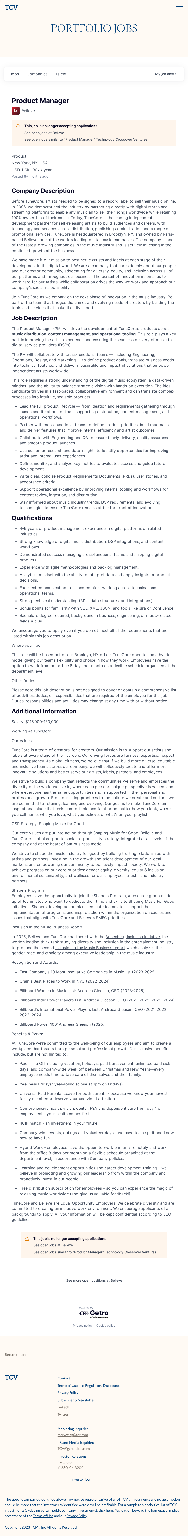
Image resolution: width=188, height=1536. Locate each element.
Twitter (63, 1415)
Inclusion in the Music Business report (90, 947)
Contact (64, 1378)
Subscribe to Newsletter (76, 1400)
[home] (48, 8)
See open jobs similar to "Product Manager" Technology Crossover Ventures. (86, 139)
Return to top (15, 1355)
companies (37, 74)
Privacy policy (83, 1325)
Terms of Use (43, 1516)
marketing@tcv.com (73, 1435)
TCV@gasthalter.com (74, 1449)
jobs (14, 74)
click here (106, 1510)
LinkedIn (64, 1407)
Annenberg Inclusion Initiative (133, 936)
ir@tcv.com (66, 1462)
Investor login (82, 1479)
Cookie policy (105, 1325)
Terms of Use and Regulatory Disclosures (89, 1386)
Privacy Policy (68, 1393)
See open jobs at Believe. (44, 133)
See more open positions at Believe (94, 1280)
